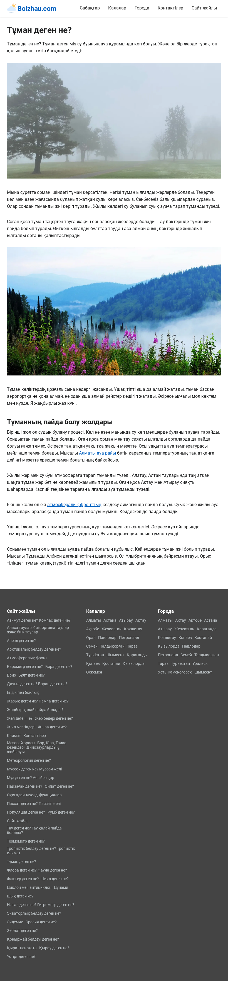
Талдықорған (112, 646)
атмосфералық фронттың (74, 504)
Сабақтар (90, 8)
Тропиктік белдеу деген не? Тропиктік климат (41, 850)
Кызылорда (169, 646)
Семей (92, 646)
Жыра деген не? (52, 727)
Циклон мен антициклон (29, 887)
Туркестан (180, 663)
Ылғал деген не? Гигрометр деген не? (40, 904)
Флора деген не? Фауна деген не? (37, 870)
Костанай (203, 637)
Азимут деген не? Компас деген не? (39, 620)
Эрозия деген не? (41, 922)
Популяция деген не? (26, 812)
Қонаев (93, 663)
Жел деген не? (20, 718)
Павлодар (107, 637)
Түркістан (95, 655)
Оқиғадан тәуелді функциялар (34, 795)
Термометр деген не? (26, 841)
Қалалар (117, 8)
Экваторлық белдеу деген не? (34, 913)
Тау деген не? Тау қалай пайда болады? (34, 830)
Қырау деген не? (54, 948)
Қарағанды (137, 655)
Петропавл (129, 637)
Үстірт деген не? (21, 956)
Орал (91, 637)
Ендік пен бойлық (23, 692)
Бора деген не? (58, 666)
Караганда (207, 629)
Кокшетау (167, 637)
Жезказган (184, 629)
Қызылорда (134, 663)
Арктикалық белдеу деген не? (34, 649)
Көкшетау (133, 629)
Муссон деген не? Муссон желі (34, 769)
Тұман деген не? (21, 861)
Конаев (185, 637)
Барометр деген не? (25, 666)
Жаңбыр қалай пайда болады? (35, 709)
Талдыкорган (206, 655)
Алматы (93, 620)
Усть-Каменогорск (175, 672)
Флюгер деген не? (23, 879)
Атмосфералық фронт (27, 658)
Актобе (195, 620)
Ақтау (140, 620)
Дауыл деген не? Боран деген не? (37, 684)
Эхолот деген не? (22, 930)
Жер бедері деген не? (54, 718)
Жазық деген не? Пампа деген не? (38, 701)
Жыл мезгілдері (21, 727)
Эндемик (15, 922)
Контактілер (170, 8)
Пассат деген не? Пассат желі (34, 803)
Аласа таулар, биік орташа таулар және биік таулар (38, 629)
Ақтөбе (92, 629)
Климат (14, 735)
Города (142, 8)
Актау (180, 620)
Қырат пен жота (22, 948)
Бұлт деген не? (31, 675)
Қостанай (111, 663)
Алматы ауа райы (97, 453)
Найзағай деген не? (24, 786)
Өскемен (94, 672)
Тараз (132, 646)
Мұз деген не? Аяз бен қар (30, 777)
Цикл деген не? (55, 879)
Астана (110, 620)
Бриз (11, 675)
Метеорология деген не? (29, 760)
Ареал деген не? (21, 640)
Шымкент (115, 655)
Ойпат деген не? (59, 786)
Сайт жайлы (204, 8)
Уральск (200, 663)
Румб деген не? (61, 812)
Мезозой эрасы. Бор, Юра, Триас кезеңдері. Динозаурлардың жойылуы (36, 747)
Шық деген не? (20, 896)
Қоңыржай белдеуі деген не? (33, 939)
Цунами (61, 887)
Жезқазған (111, 629)
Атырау (126, 620)
